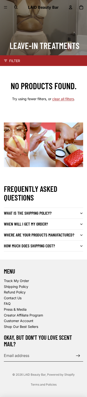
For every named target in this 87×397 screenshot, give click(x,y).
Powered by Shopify (61, 374)
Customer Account (18, 321)
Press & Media (15, 309)
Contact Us (13, 298)
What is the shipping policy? (27, 213)
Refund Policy (15, 292)
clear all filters (63, 99)
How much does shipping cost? (29, 245)
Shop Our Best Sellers (21, 326)
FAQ (7, 304)
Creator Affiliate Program (23, 315)
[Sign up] (78, 356)
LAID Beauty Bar (34, 374)
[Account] (70, 7)
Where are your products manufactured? (39, 234)
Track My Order (16, 281)
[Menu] (5, 7)
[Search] (16, 7)
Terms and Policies (44, 384)
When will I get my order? (26, 224)
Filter (14, 61)
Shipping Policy (16, 286)
